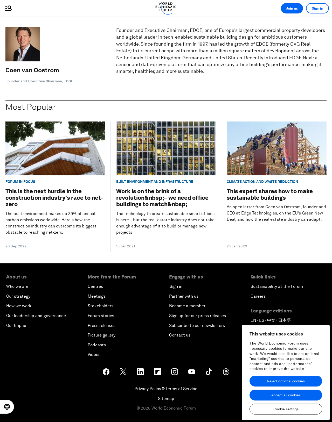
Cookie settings (286, 409)
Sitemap (166, 398)
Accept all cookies (286, 395)
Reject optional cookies (286, 381)
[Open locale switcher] (7, 406)
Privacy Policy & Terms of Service (166, 388)
